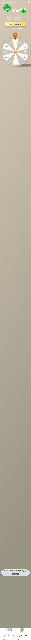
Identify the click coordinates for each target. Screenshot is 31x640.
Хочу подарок (15, 24)
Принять (15, 574)
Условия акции (7, 2)
